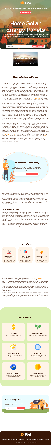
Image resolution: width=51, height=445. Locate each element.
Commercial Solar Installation (21, 137)
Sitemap (47, 439)
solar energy (37, 98)
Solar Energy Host (38, 278)
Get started (20, 408)
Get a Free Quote (31, 174)
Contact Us (44, 8)
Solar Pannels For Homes (42, 133)
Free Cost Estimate (37, 46)
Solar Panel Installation (21, 8)
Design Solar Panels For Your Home (16, 101)
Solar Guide (38, 8)
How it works (31, 8)
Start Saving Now (24, 12)
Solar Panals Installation (10, 134)
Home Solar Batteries (9, 8)
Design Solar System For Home (22, 121)
